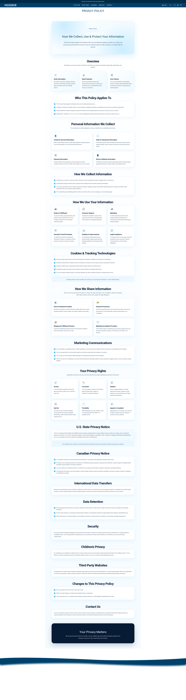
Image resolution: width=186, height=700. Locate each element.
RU (170, 5)
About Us (87, 667)
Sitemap (101, 679)
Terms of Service (103, 674)
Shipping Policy (103, 672)
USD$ (165, 5)
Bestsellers (87, 674)
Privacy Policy (103, 667)
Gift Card (101, 676)
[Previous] (4, 1)
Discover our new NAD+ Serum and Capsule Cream (93, 1)
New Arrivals (88, 676)
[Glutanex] (10, 5)
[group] (93, 1)
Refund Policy (103, 669)
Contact (87, 669)
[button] (77, 5)
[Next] (181, 1)
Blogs (86, 672)
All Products (88, 679)
